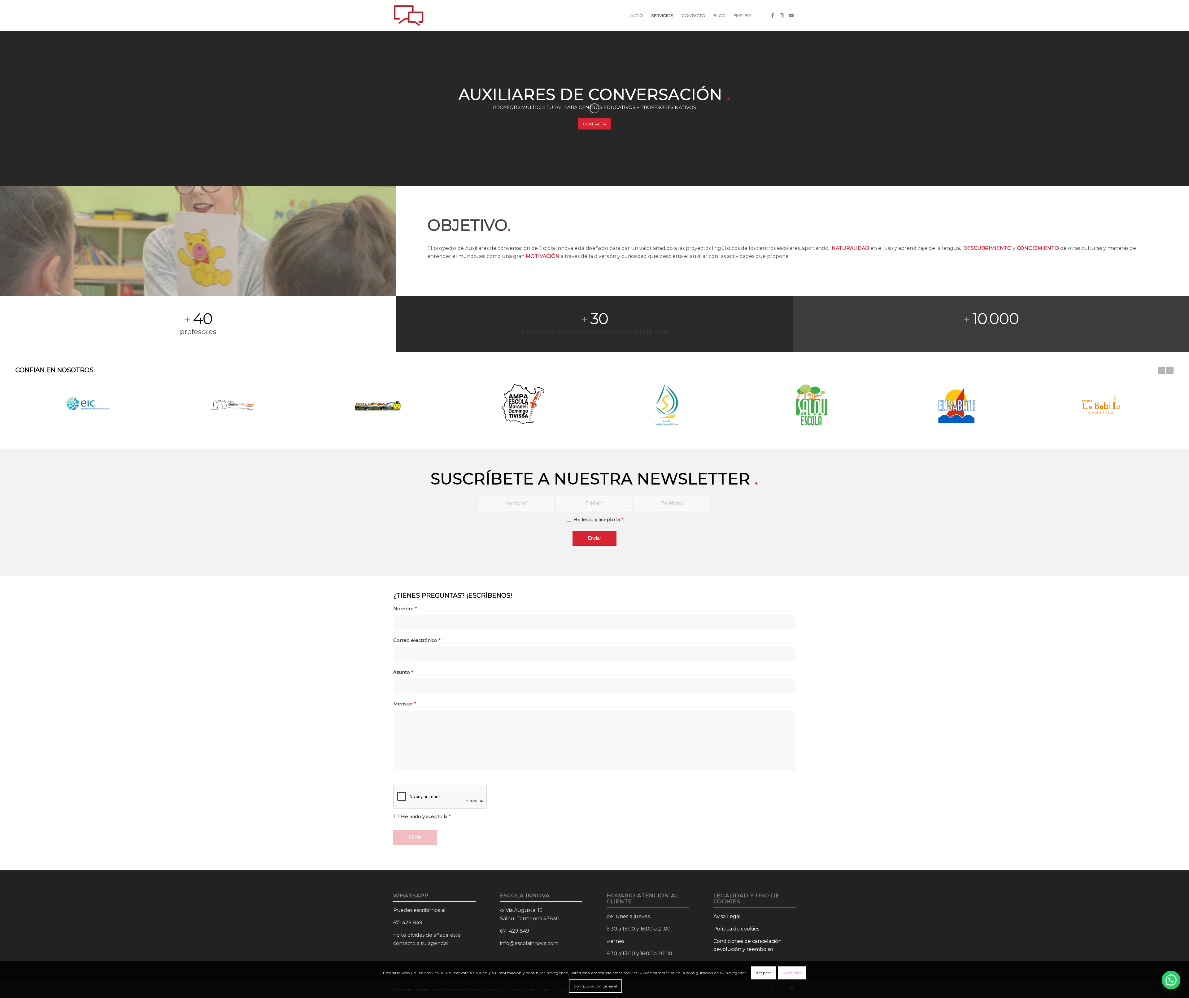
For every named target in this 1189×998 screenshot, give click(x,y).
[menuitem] (636, 15)
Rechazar (792, 972)
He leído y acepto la (598, 519)
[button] (1171, 980)
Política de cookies (736, 929)
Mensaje (404, 704)
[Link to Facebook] (772, 15)
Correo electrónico (416, 640)
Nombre (405, 609)
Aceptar (763, 972)
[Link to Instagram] (781, 15)
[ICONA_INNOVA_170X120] (408, 15)
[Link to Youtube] (791, 15)
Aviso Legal (727, 916)
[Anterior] (1161, 370)
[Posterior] (1170, 370)
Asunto (403, 672)
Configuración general (595, 985)
